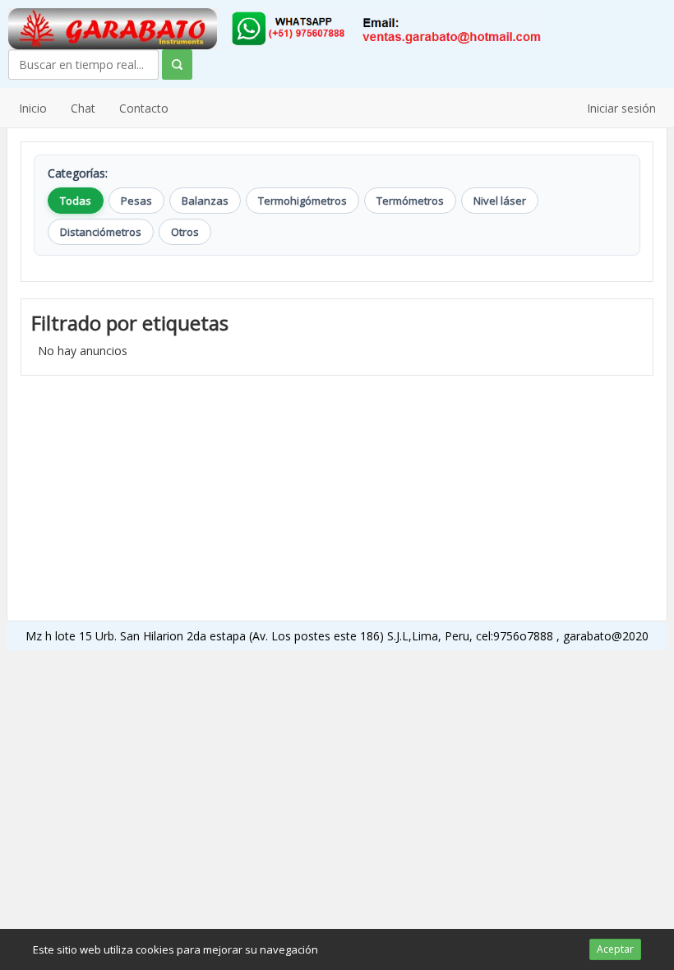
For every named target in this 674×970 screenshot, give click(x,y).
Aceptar (615, 949)
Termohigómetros (302, 200)
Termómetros (410, 200)
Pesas (136, 200)
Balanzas (205, 200)
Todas (75, 200)
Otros (185, 231)
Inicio (33, 108)
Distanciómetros (100, 231)
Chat (83, 108)
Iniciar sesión (621, 108)
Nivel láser (499, 200)
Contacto (143, 108)
